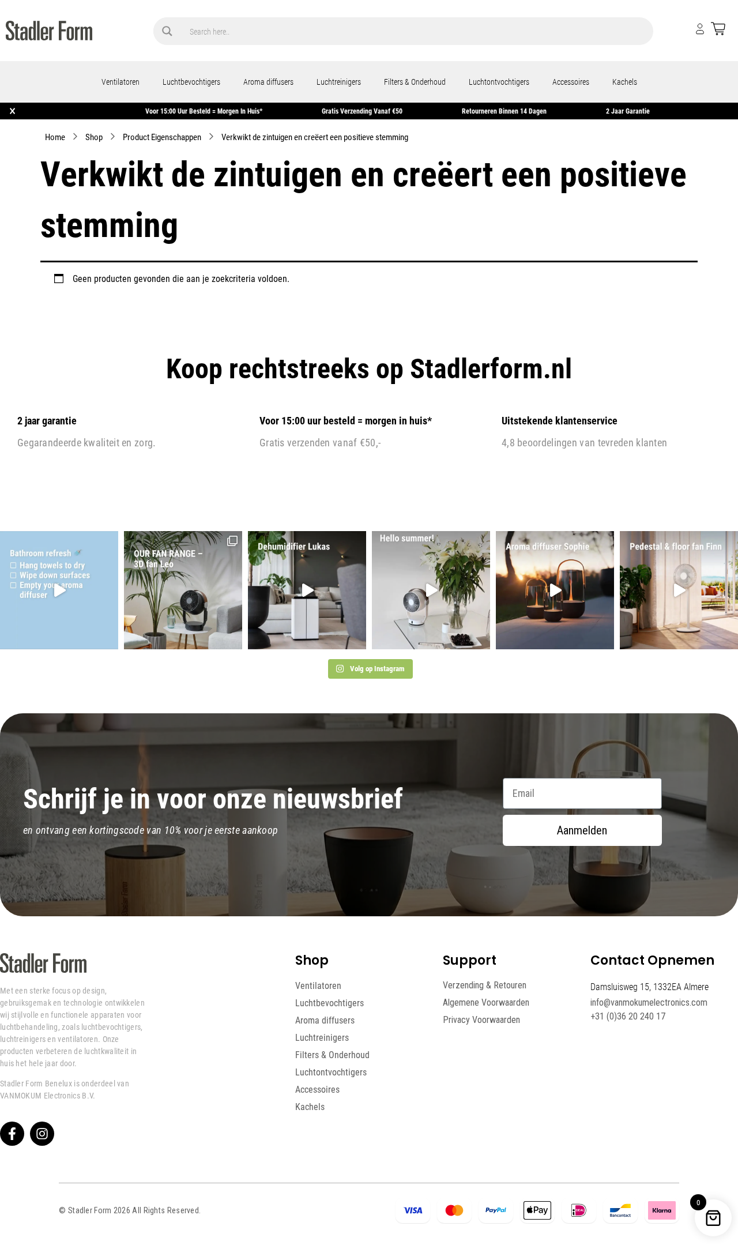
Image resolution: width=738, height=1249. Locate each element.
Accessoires (570, 81)
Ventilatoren (120, 81)
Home (55, 136)
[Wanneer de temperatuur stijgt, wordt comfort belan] (183, 590)
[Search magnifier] (167, 31)
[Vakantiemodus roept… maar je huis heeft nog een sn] (59, 590)
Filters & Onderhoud (415, 81)
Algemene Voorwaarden (486, 1002)
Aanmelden (582, 830)
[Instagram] (42, 1134)
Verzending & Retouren (484, 985)
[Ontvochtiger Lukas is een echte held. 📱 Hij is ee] (307, 590)
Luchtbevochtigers (191, 81)
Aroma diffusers (268, 81)
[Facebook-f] (12, 1134)
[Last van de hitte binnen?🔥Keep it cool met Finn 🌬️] (679, 590)
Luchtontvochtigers (499, 81)
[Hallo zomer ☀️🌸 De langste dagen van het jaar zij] (555, 590)
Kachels (624, 81)
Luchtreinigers (339, 81)
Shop (94, 136)
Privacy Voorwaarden (481, 1019)
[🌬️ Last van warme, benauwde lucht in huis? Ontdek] (431, 590)
